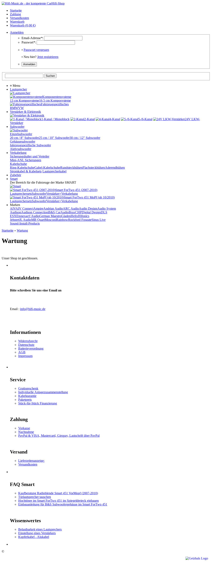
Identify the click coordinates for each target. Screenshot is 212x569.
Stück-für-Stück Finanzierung (37, 403)
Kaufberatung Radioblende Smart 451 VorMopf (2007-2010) (58, 493)
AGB (21, 352)
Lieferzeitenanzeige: (31, 460)
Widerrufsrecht (27, 341)
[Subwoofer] (19, 130)
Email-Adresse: (32, 38)
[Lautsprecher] (20, 93)
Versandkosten (27, 464)
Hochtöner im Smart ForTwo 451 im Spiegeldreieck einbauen (58, 500)
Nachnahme (26, 432)
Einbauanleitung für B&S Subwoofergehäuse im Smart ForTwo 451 (62, 504)
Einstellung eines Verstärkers (37, 533)
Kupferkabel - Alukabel (33, 537)
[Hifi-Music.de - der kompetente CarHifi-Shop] (33, 3)
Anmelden (17, 32)
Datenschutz (26, 344)
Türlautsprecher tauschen (34, 497)
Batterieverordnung (30, 348)
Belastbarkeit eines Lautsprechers (40, 529)
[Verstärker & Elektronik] (27, 115)
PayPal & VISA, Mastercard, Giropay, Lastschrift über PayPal (59, 435)
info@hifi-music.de (32, 309)
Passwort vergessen (36, 50)
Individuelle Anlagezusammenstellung (43, 392)
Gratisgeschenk (28, 388)
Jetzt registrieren (47, 57)
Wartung (22, 230)
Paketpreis (25, 399)
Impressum (25, 356)
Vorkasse (24, 428)
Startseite (7, 230)
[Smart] (15, 186)
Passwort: (29, 42)
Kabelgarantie (27, 396)
